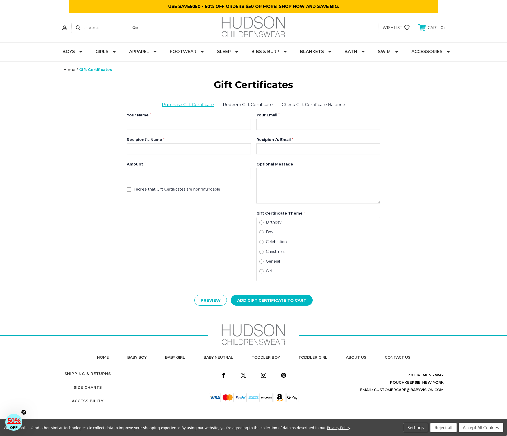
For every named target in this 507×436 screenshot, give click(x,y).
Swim (384, 51)
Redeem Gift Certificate (248, 104)
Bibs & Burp (265, 51)
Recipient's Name (146, 139)
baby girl (175, 357)
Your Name (139, 115)
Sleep (224, 51)
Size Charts (88, 387)
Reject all (443, 427)
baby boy (137, 357)
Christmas (275, 251)
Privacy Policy (338, 427)
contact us (397, 357)
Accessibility (88, 401)
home (103, 357)
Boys (69, 51)
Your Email (268, 115)
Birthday (273, 222)
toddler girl (312, 357)
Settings (415, 427)
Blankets (312, 51)
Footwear (183, 51)
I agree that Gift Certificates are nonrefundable (177, 189)
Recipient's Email (274, 139)
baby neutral (218, 357)
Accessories (427, 51)
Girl (269, 271)
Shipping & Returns (87, 373)
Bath (351, 51)
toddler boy (266, 357)
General (273, 261)
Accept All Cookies (481, 427)
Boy (269, 232)
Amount (136, 164)
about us (356, 357)
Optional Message (274, 164)
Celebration (276, 242)
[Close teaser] (23, 412)
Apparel (139, 51)
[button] (13, 422)
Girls (102, 51)
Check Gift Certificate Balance (313, 104)
